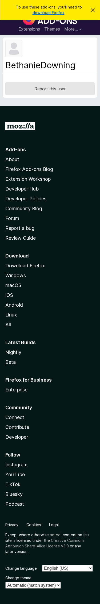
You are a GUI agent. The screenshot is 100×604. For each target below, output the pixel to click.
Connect (14, 417)
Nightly (13, 352)
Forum (12, 218)
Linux (11, 315)
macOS (13, 285)
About (12, 159)
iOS (9, 295)
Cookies (33, 524)
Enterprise (16, 389)
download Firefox (49, 12)
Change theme (18, 578)
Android (14, 305)
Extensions (29, 29)
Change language (21, 568)
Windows (15, 275)
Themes (52, 29)
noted (55, 535)
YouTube (15, 474)
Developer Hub (22, 189)
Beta (10, 362)
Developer (16, 437)
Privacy (11, 524)
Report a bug (19, 228)
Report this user (50, 88)
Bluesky (14, 494)
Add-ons (15, 149)
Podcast (14, 504)
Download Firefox (25, 265)
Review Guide (20, 238)
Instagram (16, 464)
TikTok (13, 484)
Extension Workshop (28, 179)
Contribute (17, 427)
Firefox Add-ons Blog (29, 169)
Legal (54, 524)
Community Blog (23, 208)
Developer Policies (25, 198)
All (8, 324)
